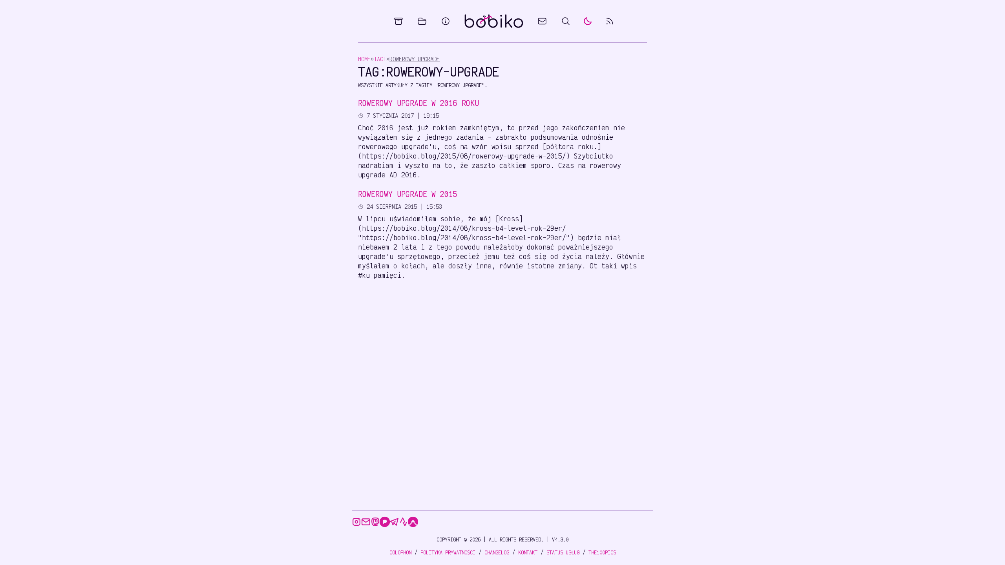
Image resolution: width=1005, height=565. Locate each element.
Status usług (562, 552)
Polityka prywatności (447, 552)
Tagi (380, 59)
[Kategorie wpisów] (422, 21)
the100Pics (602, 552)
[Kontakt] (542, 21)
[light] (587, 21)
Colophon (400, 552)
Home (364, 59)
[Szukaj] (566, 21)
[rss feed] (610, 21)
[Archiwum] (398, 21)
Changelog (496, 552)
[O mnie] (445, 21)
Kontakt (527, 552)
